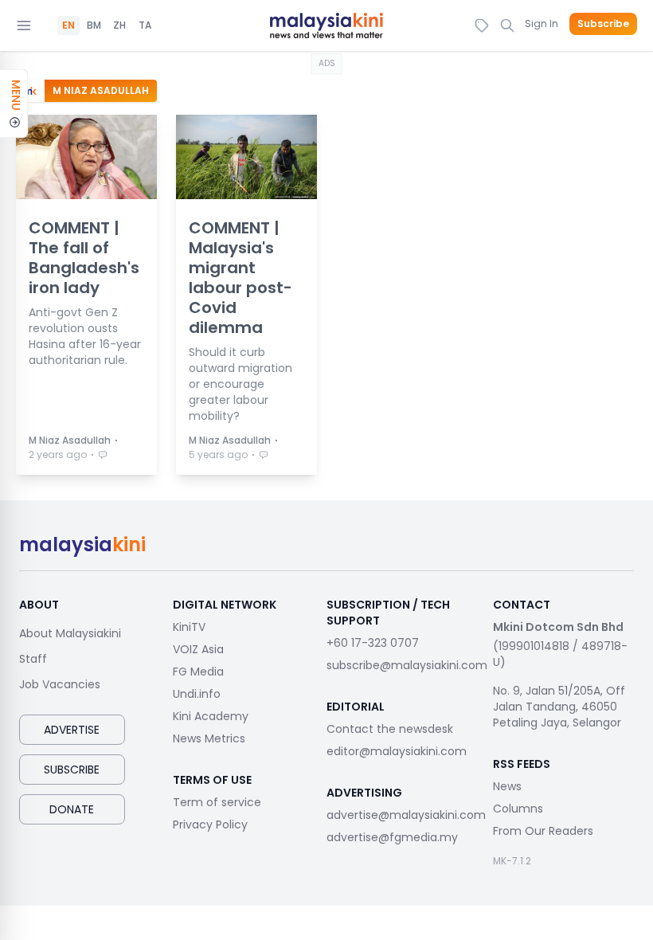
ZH (119, 25)
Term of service (217, 802)
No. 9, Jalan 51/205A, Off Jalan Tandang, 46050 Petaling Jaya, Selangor (559, 706)
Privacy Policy (210, 824)
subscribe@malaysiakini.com (406, 665)
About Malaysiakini (70, 633)
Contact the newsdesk (389, 729)
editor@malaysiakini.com (396, 751)
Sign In (541, 23)
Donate (71, 809)
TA (145, 25)
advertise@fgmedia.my (392, 837)
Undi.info (197, 694)
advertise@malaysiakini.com (406, 815)
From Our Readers (543, 831)
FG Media (198, 672)
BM (94, 25)
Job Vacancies (59, 684)
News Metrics (209, 738)
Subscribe (603, 24)
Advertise (72, 730)
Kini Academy (210, 716)
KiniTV (189, 627)
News (507, 786)
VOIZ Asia (198, 649)
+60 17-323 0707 (372, 643)
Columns (518, 809)
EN (68, 25)
